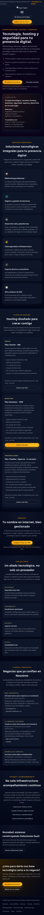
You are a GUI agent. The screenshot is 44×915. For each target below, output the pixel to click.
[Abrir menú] (22, 12)
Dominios (36, 904)
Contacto (19, 911)
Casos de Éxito (14, 904)
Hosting (29, 904)
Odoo (13, 911)
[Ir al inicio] (22, 8)
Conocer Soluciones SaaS (14, 850)
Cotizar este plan (22, 445)
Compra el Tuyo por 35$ (22, 543)
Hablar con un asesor (22, 22)
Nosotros (5, 904)
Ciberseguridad (7, 908)
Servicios (23, 904)
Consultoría (6, 911)
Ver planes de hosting (22, 17)
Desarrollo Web (18, 908)
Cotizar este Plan (22, 388)
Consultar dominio (32, 82)
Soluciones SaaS (29, 908)
